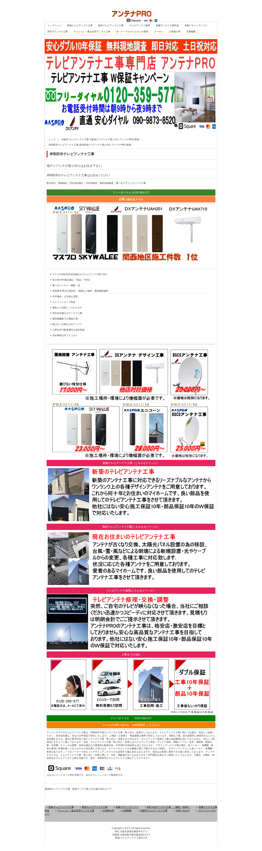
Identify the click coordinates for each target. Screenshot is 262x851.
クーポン (158, 31)
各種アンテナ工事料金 (167, 25)
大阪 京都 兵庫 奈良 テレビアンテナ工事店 (131, 11)
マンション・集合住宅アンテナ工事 (91, 31)
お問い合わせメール (131, 199)
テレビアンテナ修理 (139, 25)
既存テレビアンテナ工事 (111, 25)
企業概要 (190, 31)
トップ (52, 139)
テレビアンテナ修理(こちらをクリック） (131, 590)
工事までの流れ (131, 654)
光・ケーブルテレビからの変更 (132, 31)
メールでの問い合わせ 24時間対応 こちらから (131, 725)
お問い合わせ (182, 810)
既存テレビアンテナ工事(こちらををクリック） (131, 526)
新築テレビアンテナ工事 (79, 25)
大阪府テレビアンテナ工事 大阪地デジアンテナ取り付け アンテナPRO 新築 (100, 139)
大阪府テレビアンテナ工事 (153, 810)
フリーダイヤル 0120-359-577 (131, 192)
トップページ (54, 25)
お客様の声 (174, 31)
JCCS (144, 837)
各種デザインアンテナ (196, 25)
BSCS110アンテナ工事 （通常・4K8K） (168, 807)
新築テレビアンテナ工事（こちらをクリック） (131, 462)
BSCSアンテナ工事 (58, 31)
